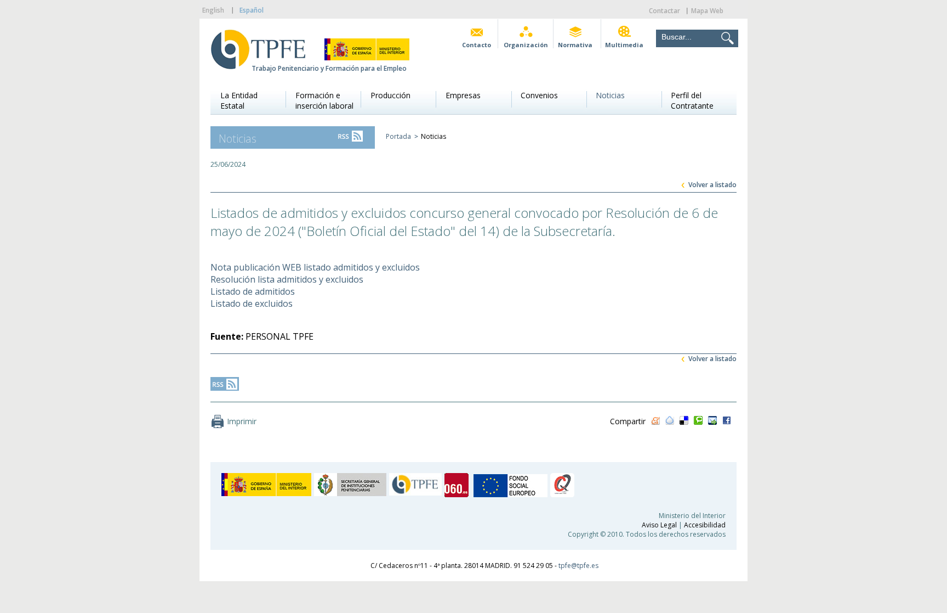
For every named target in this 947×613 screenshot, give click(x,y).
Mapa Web (707, 10)
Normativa (575, 45)
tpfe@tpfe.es (578, 565)
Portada (398, 136)
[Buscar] (728, 38)
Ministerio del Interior (692, 515)
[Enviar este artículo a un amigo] (712, 422)
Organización (526, 45)
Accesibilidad (705, 525)
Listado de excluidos (251, 303)
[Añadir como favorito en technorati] (698, 422)
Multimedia (624, 45)
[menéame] (655, 422)
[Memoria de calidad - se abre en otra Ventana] (563, 494)
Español (251, 10)
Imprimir (241, 421)
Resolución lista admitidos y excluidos (286, 279)
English (213, 10)
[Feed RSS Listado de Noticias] (224, 387)
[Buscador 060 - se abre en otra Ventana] (457, 494)
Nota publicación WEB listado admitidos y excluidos (315, 267)
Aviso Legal (659, 525)
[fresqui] (669, 422)
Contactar (664, 10)
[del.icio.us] (684, 422)
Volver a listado (712, 184)
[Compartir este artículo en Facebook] (726, 422)
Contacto (476, 45)
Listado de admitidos (252, 291)
